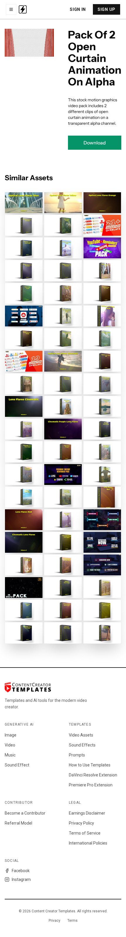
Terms (72, 921)
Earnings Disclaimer (87, 813)
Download (95, 143)
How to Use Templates (89, 765)
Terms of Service (85, 833)
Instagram (21, 879)
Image (10, 735)
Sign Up (106, 9)
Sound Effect (17, 765)
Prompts (77, 755)
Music (10, 755)
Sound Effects (82, 745)
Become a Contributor (25, 813)
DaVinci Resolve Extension (93, 775)
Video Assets (81, 735)
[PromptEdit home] (23, 9)
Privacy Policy (81, 823)
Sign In (78, 9)
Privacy (54, 921)
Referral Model (18, 823)
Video (10, 745)
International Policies (88, 843)
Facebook (21, 870)
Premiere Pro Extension (91, 785)
